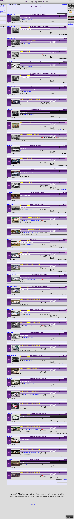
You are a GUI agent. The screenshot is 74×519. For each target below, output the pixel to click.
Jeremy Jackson (65, 271)
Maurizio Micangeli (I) (26, 291)
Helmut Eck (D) (31, 91)
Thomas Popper (65, 165)
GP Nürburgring (10, 169)
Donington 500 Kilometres (12, 274)
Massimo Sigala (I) (32, 291)
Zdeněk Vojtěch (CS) (32, 279)
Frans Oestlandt (65, 153)
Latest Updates (2, 13)
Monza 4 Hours (10, 157)
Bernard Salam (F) (26, 302)
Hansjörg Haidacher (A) (31, 394)
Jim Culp (65, 94)
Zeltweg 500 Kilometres (11, 355)
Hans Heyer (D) (33, 126)
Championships (2, 6)
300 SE (28, 15)
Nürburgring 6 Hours (11, 14)
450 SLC (29, 158)
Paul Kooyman (65, 117)
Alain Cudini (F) (31, 383)
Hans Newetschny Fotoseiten (63, 363)
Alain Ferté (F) (25, 394)
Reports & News (2, 10)
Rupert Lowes (65, 467)
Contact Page (2, 27)
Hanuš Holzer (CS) (30, 66)
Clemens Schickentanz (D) (27, 126)
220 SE (28, 27)
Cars (11, 4)
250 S (28, 51)
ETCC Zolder (9, 239)
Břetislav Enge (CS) (28, 314)
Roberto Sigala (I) (28, 326)
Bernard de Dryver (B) (32, 360)
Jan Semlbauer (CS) (26, 209)
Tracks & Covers (2, 9)
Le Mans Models (65, 224)
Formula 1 (1, 11)
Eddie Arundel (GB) (24, 464)
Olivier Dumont (65, 398)
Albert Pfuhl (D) (25, 19)
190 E (28, 252)
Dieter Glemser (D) (32, 114)
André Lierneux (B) (32, 220)
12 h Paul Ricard (10, 132)
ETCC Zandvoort (10, 181)
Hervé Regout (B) (35, 232)
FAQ (31, 504)
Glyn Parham (65, 386)
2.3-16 (31, 252)
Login (66, 4)
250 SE (28, 88)
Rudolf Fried (65, 212)
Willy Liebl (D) (25, 66)
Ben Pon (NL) (30, 19)
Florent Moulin (65, 352)
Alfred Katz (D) (25, 43)
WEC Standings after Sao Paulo (71, 23)
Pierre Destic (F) (31, 302)
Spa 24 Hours (9, 109)
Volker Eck (65, 58)
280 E (28, 146)
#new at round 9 (34, 171)
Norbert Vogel (65, 259)
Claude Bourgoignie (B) (26, 220)
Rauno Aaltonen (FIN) (26, 114)
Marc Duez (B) (31, 232)
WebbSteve (65, 479)
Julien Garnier (60, 129)
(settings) (63, 4)
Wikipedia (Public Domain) (63, 189)
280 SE (28, 205)
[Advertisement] (3, 22)
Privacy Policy (38, 504)
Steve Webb (62, 479)
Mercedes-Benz (15, 4)
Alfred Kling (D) (30, 79)
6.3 (31, 99)
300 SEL (29, 99)
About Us (34, 504)
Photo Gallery (2, 5)
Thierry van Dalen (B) (26, 360)
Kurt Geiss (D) (29, 43)
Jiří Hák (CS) (31, 209)
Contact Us (41, 504)
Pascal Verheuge (56, 224)
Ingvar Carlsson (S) (26, 279)
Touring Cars (2, 12)
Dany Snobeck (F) (26, 383)
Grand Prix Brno (10, 61)
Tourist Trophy (10, 192)
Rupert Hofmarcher (64, 375)
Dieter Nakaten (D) (26, 91)
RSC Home (8, 4)
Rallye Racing (65, 129)
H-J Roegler (65, 34)
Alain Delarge (65, 106)
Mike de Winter (61, 224)
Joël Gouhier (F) (35, 383)
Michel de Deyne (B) (26, 232)
